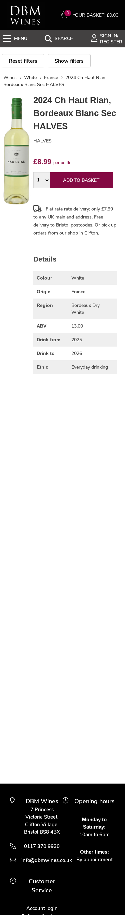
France (51, 77)
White (30, 77)
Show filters (69, 61)
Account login (42, 908)
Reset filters (23, 61)
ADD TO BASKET (81, 180)
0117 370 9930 (42, 846)
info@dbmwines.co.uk (42, 860)
